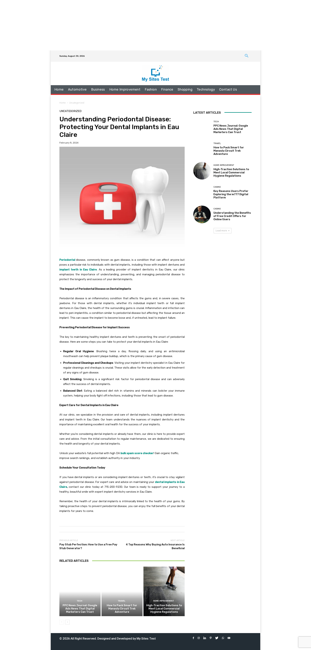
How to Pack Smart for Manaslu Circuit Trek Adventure (122, 608)
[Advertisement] (155, 25)
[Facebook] (193, 638)
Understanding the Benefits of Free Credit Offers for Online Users (232, 216)
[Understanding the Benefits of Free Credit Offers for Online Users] (202, 214)
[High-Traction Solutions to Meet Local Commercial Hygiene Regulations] (164, 591)
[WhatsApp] (223, 638)
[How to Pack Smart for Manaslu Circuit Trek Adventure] (122, 591)
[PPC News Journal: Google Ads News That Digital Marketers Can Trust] (80, 591)
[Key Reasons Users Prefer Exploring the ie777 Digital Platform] (202, 192)
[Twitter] (216, 638)
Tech (79, 601)
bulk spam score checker (137, 453)
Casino (217, 187)
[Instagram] (199, 638)
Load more (221, 230)
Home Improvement (163, 601)
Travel (121, 601)
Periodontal (67, 259)
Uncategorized (76, 102)
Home (62, 102)
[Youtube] (229, 638)
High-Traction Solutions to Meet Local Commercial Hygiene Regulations (164, 608)
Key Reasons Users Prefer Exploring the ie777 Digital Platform (230, 194)
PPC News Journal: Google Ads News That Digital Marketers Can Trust (80, 608)
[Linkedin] (205, 638)
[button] (247, 56)
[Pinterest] (210, 638)
